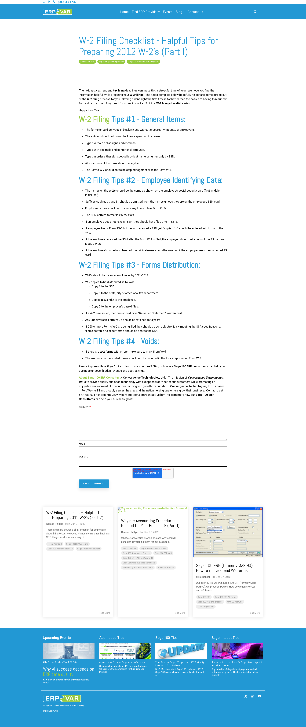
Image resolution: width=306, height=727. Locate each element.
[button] (246, 696)
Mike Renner (203, 576)
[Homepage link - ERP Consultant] (62, 700)
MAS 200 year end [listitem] (206, 606)
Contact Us (195, 12)
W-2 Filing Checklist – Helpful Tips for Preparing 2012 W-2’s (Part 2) (75, 515)
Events (167, 12)
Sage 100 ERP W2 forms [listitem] (77, 544)
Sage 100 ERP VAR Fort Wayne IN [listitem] (138, 558)
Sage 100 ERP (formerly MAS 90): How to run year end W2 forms (225, 568)
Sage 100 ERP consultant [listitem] (88, 549)
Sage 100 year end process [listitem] (60, 549)
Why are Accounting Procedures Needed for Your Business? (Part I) (150, 523)
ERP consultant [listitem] (129, 548)
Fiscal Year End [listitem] (55, 544)
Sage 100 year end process (111, 61)
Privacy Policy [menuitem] (78, 706)
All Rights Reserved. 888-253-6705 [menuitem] (57, 706)
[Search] (255, 11)
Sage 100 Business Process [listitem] (153, 548)
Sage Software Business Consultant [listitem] (139, 563)
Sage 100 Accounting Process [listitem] (136, 553)
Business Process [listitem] (166, 567)
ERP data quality (58, 674)
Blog (179, 12)
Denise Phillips (54, 523)
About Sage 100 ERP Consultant (100, 377)
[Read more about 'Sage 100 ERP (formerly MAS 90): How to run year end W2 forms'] (228, 532)
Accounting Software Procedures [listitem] (138, 567)
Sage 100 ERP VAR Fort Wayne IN (143, 61)
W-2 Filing (94, 119)
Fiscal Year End (87, 61)
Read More (104, 613)
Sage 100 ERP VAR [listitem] (163, 553)
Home (124, 12)
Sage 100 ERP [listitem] (204, 597)
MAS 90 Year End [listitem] (235, 602)
